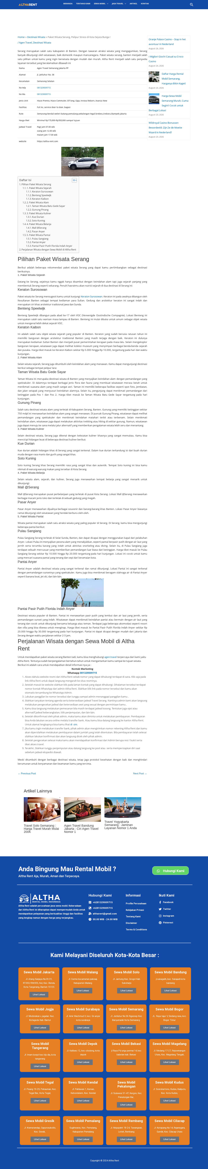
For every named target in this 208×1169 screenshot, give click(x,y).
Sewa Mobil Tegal (40, 1082)
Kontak (145, 3)
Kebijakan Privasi (135, 910)
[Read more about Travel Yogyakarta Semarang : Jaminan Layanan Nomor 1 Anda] (122, 807)
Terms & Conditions (136, 929)
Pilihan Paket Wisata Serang (36, 184)
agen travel (110, 657)
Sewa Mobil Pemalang (83, 1121)
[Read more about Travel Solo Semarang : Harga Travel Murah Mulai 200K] (42, 809)
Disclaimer (131, 923)
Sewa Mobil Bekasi (126, 1044)
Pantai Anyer (39, 242)
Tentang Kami (83, 3)
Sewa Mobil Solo (127, 972)
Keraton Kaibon (40, 198)
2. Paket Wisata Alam (38, 202)
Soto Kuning (38, 220)
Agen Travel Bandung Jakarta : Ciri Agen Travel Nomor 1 (81, 829)
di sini (73, 724)
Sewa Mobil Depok (83, 1044)
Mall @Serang (39, 227)
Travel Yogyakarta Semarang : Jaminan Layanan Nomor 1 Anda (120, 825)
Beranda (67, 3)
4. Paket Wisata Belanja (39, 224)
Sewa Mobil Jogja (40, 1009)
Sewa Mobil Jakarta (39, 972)
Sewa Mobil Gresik (40, 1121)
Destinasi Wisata (42, 42)
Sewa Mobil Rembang (126, 1121)
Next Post (140, 773)
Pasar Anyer (38, 231)
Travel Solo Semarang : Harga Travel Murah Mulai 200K (41, 829)
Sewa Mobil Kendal (83, 1082)
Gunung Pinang (40, 209)
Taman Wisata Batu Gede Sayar (48, 206)
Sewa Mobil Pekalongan (126, 1084)
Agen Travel (25, 42)
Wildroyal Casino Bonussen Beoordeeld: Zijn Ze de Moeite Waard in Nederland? (165, 127)
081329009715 (44, 87)
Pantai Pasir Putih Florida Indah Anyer (52, 245)
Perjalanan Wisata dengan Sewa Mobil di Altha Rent (49, 249)
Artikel (133, 3)
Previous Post (27, 773)
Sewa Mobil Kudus (169, 1082)
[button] (191, 4)
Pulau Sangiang (40, 238)
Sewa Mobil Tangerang (40, 1046)
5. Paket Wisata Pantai (38, 235)
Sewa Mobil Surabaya (83, 1009)
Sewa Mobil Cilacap (170, 1121)
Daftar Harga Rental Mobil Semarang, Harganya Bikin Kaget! (174, 78)
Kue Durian (38, 216)
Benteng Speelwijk (41, 195)
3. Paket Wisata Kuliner (39, 213)
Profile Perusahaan (136, 903)
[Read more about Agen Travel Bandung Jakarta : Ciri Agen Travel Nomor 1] (82, 809)
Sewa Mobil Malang (83, 972)
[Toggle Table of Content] (73, 180)
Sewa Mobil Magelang (169, 1044)
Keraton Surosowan (42, 191)
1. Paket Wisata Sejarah (39, 188)
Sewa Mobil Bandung (171, 972)
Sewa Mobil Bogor (170, 1009)
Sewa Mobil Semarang (126, 1009)
